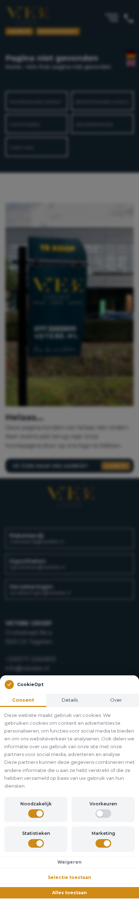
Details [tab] (70, 700)
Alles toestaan (69, 892)
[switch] (36, 813)
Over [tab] (116, 700)
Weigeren (69, 862)
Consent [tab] (23, 700)
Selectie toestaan (69, 877)
